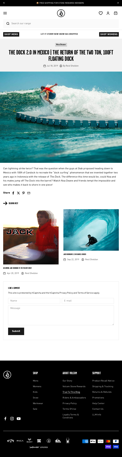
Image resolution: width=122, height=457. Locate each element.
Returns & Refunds (102, 392)
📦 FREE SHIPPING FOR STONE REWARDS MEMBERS (60, 3)
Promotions (98, 398)
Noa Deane (61, 45)
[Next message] (118, 3)
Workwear (38, 403)
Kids (35, 392)
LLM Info (96, 415)
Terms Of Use (69, 409)
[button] (5, 13)
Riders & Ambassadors (74, 398)
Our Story (67, 381)
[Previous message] (4, 3)
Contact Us (98, 409)
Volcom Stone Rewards (74, 386)
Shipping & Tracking (102, 386)
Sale (35, 409)
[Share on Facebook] (13, 193)
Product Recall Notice (103, 381)
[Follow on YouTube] (19, 418)
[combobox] (64, 23)
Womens (37, 386)
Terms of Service (86, 293)
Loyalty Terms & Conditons (71, 416)
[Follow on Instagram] (12, 418)
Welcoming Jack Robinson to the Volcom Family (17, 268)
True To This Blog (71, 392)
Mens (35, 381)
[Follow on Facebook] (5, 418)
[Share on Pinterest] (24, 193)
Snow (35, 398)
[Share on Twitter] (18, 193)
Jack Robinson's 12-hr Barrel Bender (74, 254)
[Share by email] (29, 193)
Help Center (98, 403)
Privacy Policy (66, 293)
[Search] (6, 23)
